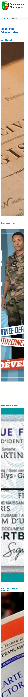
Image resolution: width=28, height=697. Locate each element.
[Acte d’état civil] (12, 129)
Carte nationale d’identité (9, 405)
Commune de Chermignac (17, 5)
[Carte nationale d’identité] (12, 495)
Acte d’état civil (6, 40)
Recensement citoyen (8, 223)
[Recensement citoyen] (12, 312)
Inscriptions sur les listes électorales (9, 589)
